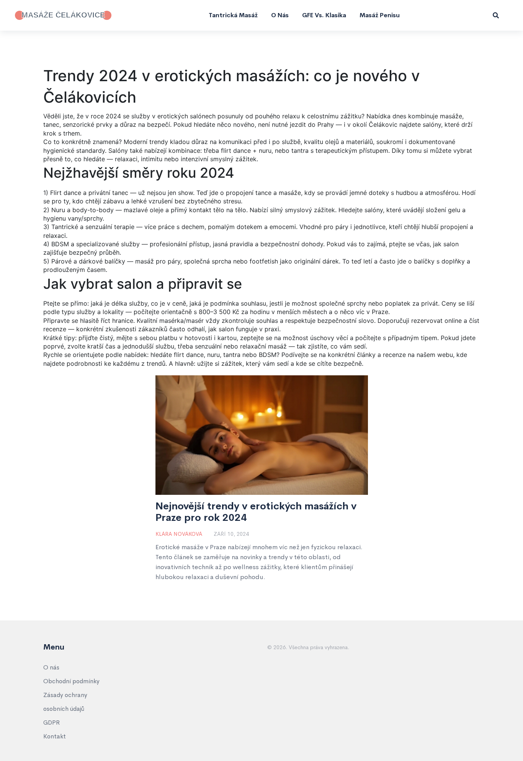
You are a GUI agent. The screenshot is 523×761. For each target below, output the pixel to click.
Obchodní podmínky (71, 681)
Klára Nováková (178, 534)
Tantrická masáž (233, 15)
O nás (280, 15)
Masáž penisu (380, 15)
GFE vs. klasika (324, 15)
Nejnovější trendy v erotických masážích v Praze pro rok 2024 (255, 512)
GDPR (51, 722)
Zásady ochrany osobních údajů (65, 702)
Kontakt (54, 736)
